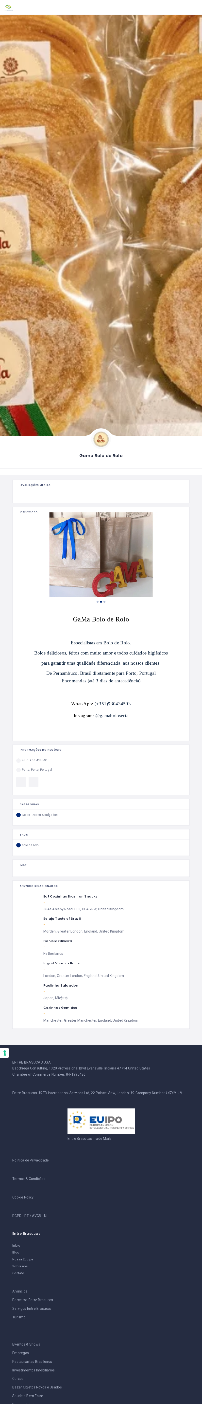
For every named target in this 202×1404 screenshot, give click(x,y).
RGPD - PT (20, 1216)
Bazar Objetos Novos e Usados (37, 1387)
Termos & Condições (29, 1179)
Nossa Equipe (22, 1259)
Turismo (19, 1317)
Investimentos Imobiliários (33, 1370)
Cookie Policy (23, 1197)
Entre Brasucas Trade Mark (89, 1139)
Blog (15, 1252)
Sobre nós (20, 1266)
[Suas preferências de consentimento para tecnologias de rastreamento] (4, 1053)
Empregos (20, 1353)
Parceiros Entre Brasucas (32, 1300)
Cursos (18, 1379)
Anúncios (19, 1291)
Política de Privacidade (30, 1160)
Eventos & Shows (26, 1344)
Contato (18, 1273)
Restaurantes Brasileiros (32, 1362)
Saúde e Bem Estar (27, 1396)
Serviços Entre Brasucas (31, 1308)
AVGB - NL (40, 1216)
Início (16, 1245)
